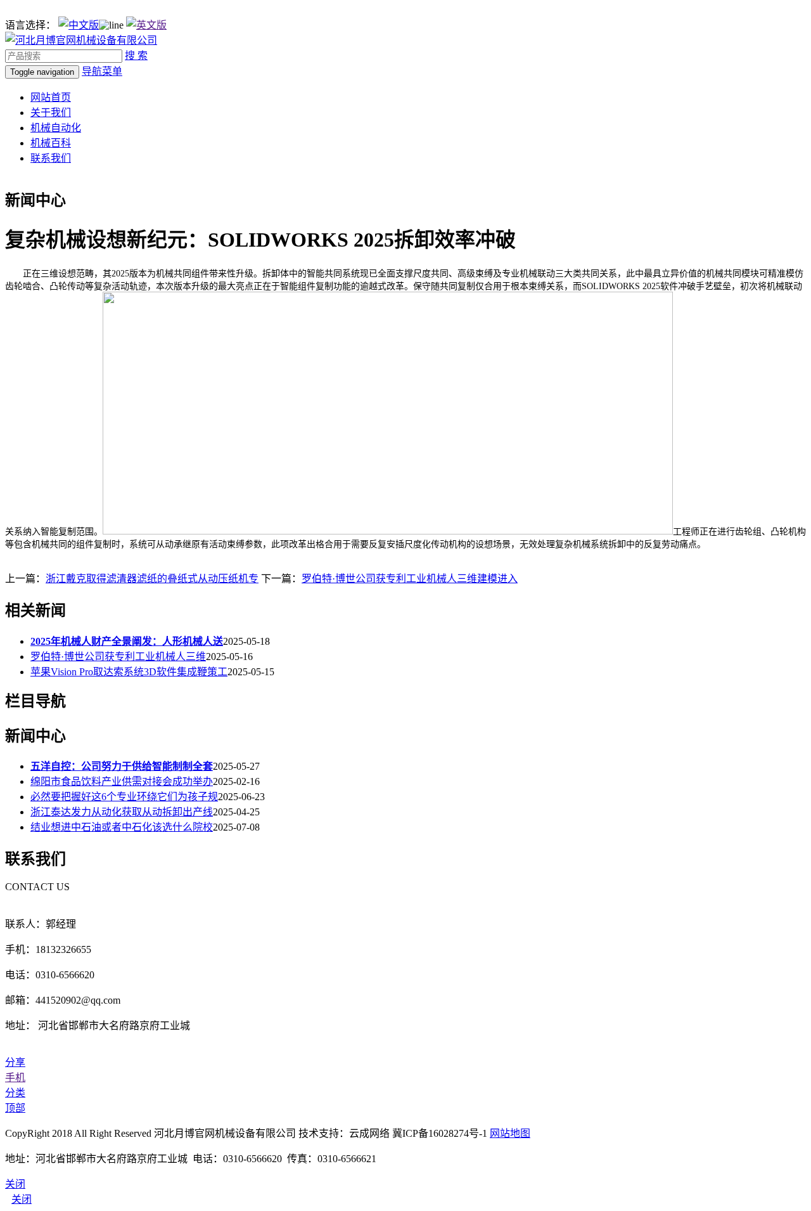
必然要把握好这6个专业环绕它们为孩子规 (124, 796)
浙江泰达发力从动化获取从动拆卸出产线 (121, 811)
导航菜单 (102, 71)
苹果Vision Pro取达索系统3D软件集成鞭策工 (128, 671)
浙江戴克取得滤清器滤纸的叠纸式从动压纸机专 (152, 578)
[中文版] (78, 25)
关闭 (21, 1199)
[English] (146, 25)
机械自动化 (55, 127)
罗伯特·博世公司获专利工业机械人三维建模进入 (410, 578)
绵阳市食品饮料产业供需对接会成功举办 (121, 781)
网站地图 (510, 1133)
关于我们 (50, 112)
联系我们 (50, 158)
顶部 (15, 1108)
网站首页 (50, 97)
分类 (15, 1092)
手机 (15, 1077)
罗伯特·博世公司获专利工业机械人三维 (118, 656)
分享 (15, 1062)
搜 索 (136, 55)
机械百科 (50, 143)
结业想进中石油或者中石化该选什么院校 (121, 827)
